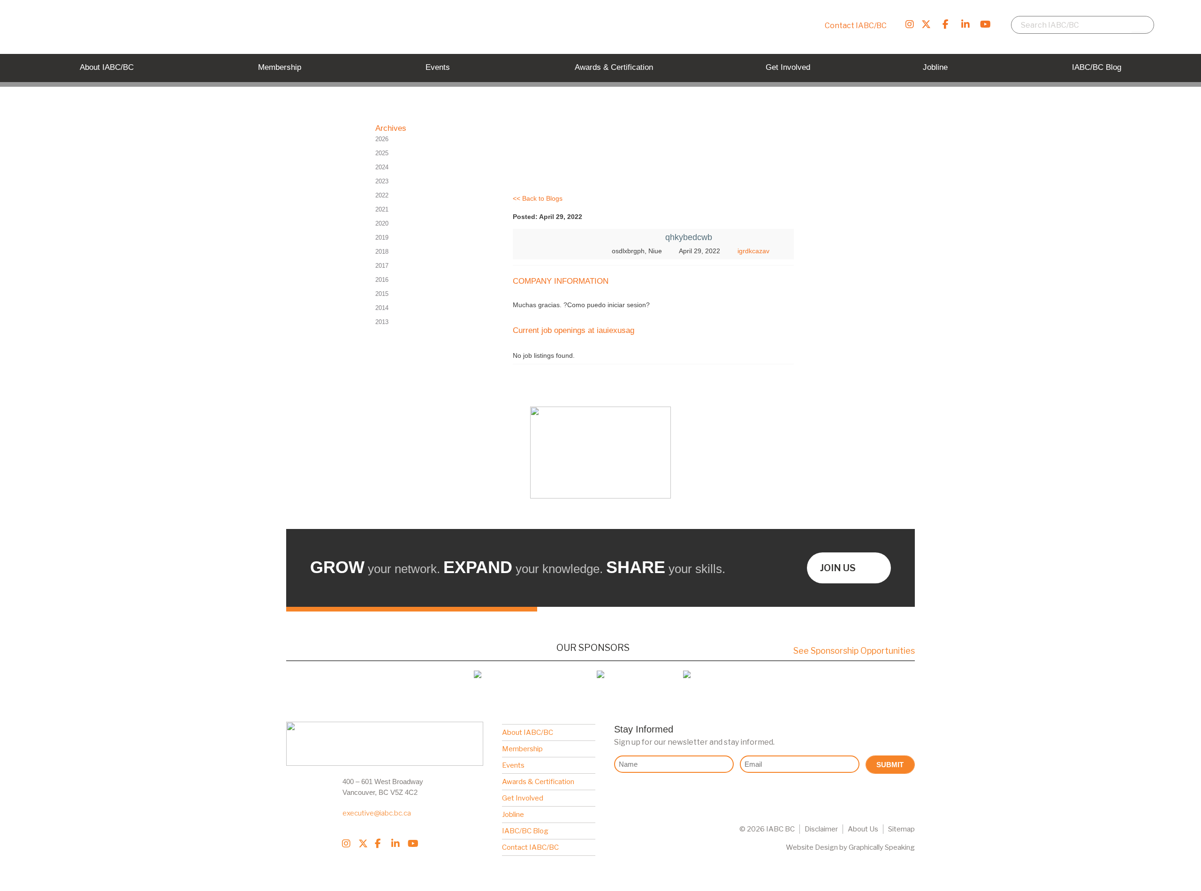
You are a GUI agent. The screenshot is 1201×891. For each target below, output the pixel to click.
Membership (522, 749)
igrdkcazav (753, 251)
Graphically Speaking (882, 847)
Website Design (812, 847)
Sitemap (901, 829)
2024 (381, 167)
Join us (838, 568)
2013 (381, 321)
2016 (381, 279)
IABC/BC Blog (525, 831)
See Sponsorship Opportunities (854, 651)
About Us (863, 829)
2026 (381, 139)
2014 (381, 307)
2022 (381, 195)
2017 (381, 265)
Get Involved (522, 798)
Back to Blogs (542, 198)
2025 (381, 153)
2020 (381, 223)
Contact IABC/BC (856, 25)
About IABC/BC (527, 732)
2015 (381, 293)
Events (513, 765)
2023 (381, 181)
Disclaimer (821, 829)
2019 (381, 237)
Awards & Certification (538, 782)
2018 (381, 251)
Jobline (513, 814)
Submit (890, 765)
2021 (381, 209)
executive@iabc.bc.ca (376, 813)
